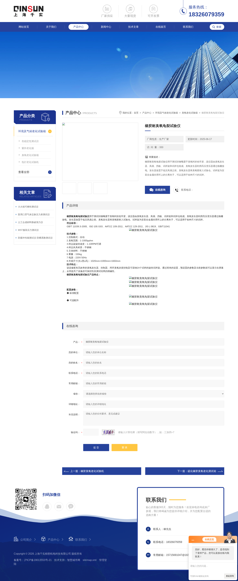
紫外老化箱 (28, 148)
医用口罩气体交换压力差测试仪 (34, 214)
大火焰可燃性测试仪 (28, 206)
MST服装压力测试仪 (28, 230)
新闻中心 (106, 26)
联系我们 (188, 26)
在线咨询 (160, 189)
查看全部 (23, 172)
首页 (136, 112)
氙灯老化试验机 (30, 162)
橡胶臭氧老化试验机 (92, 471)
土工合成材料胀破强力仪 (30, 222)
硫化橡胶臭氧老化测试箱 (202, 471)
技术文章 (133, 26)
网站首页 (24, 26)
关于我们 (51, 26)
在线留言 (161, 26)
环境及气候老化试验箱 (32, 131)
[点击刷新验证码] (108, 432)
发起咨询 (230, 576)
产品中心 (78, 26)
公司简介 (26, 539)
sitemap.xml (89, 560)
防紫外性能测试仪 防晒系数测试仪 (35, 237)
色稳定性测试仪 (30, 141)
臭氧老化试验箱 (30, 155)
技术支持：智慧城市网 (67, 560)
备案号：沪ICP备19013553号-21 (33, 560)
